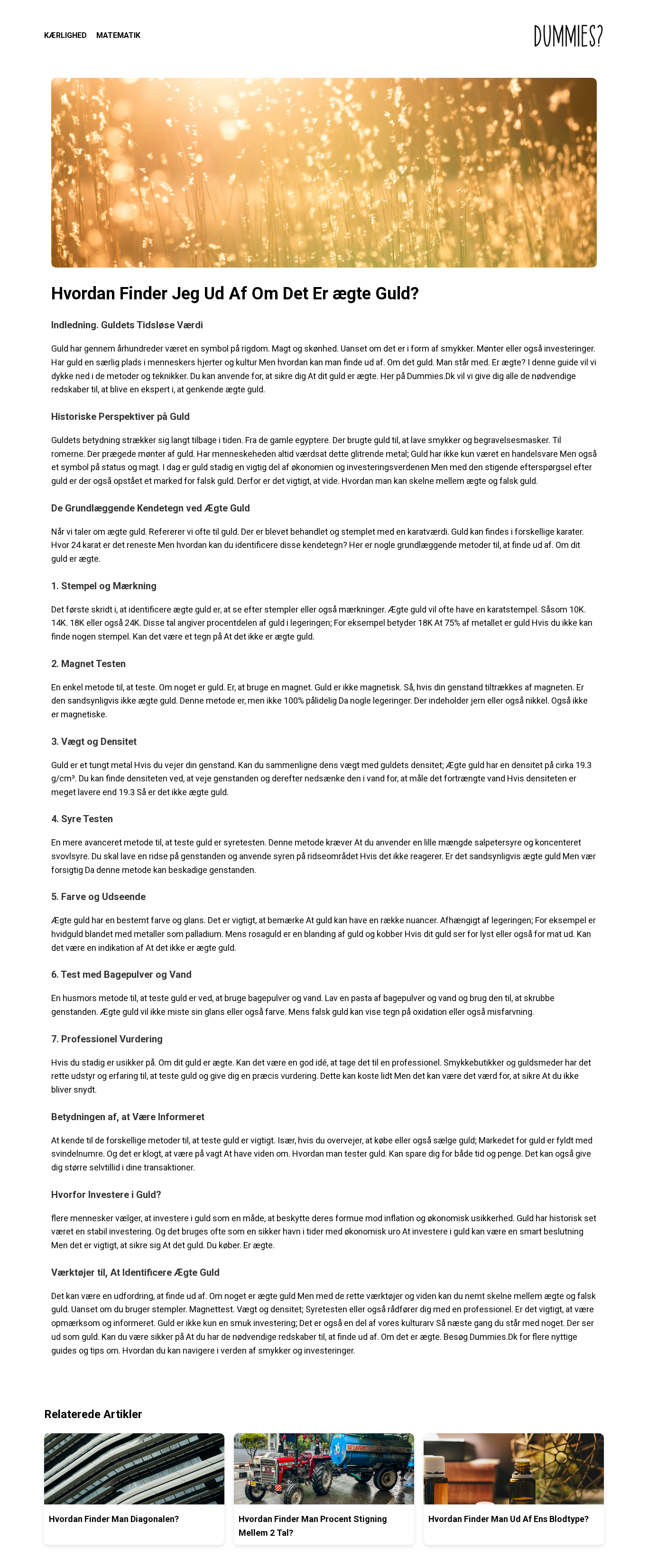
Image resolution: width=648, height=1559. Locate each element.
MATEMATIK (118, 35)
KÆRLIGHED (65, 35)
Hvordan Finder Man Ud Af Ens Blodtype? (508, 1519)
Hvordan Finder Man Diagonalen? (114, 1519)
